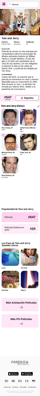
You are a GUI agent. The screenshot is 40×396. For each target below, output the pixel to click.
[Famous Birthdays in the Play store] (27, 374)
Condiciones (32, 387)
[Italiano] (26, 381)
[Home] (20, 362)
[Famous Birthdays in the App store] (13, 374)
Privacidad (23, 387)
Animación (17, 44)
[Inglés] (6, 381)
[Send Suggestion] (38, 106)
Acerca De (7, 387)
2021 (8, 44)
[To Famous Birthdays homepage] (4, 4)
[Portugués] (13, 381)
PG (27, 44)
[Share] (4, 12)
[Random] (36, 11)
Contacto (15, 387)
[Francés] (20, 381)
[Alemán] (33, 381)
